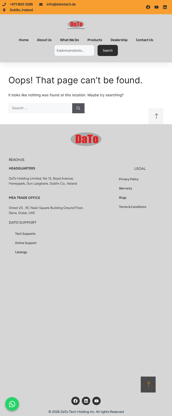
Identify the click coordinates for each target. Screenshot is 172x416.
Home (24, 40)
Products (94, 40)
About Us (44, 40)
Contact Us (144, 40)
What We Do (69, 40)
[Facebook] (75, 401)
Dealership (119, 40)
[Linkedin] (86, 401)
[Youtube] (96, 401)
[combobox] (74, 50)
